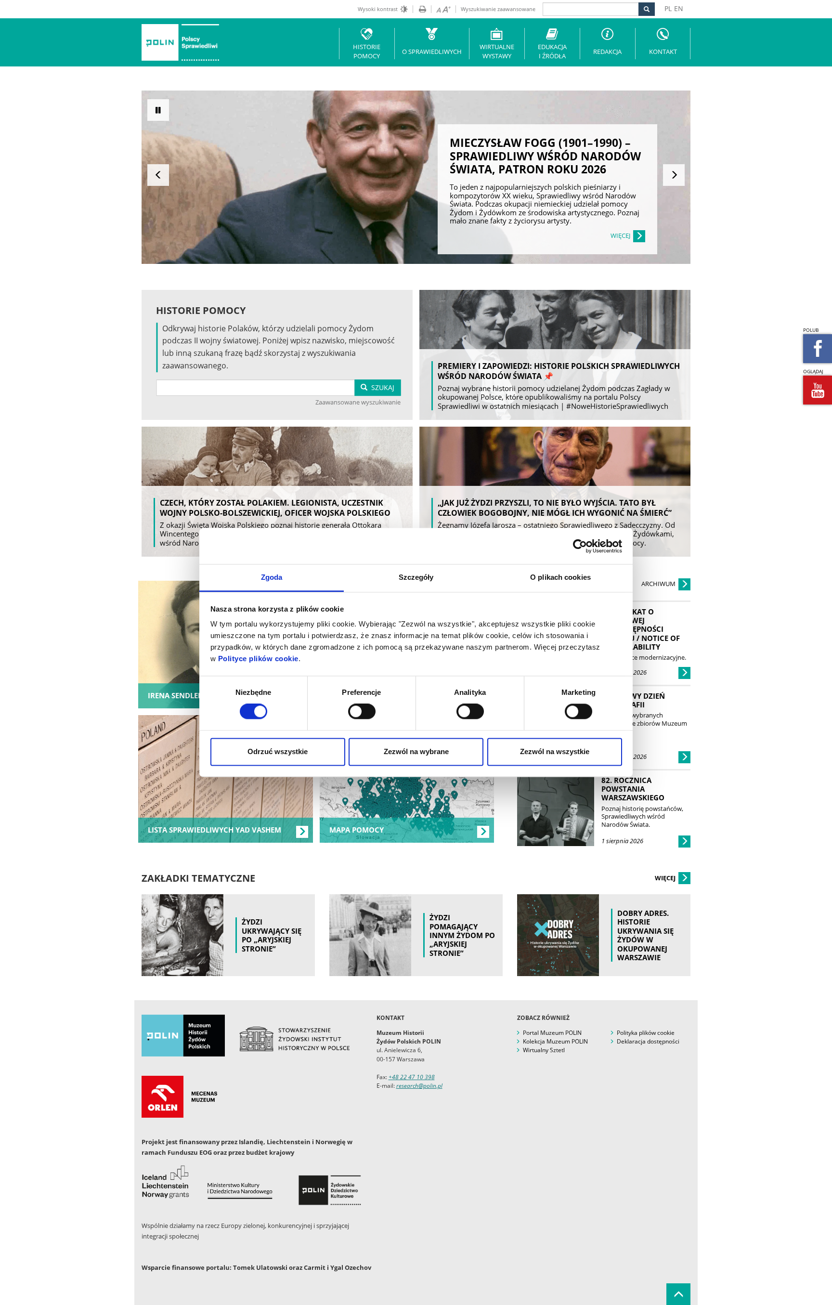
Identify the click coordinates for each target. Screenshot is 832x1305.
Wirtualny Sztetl (544, 1050)
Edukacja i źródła (552, 51)
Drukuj (419, 9)
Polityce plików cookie (258, 658)
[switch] (362, 711)
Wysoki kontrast (378, 9)
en (678, 8)
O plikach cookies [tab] (560, 577)
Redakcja (607, 51)
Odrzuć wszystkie (277, 751)
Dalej (674, 175)
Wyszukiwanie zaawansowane (498, 9)
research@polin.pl (419, 1086)
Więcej (666, 878)
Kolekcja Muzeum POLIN (555, 1041)
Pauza (158, 110)
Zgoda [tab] (272, 577)
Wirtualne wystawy (497, 51)
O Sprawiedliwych (432, 51)
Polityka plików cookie (646, 1033)
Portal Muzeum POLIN (552, 1033)
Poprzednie (158, 175)
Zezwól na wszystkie (554, 751)
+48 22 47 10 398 (412, 1077)
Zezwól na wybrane (416, 751)
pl (668, 8)
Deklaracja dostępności (648, 1041)
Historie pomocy (366, 51)
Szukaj (380, 387)
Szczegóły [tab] (416, 577)
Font (441, 9)
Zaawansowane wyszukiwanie (358, 402)
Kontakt (663, 51)
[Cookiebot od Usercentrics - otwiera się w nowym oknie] (580, 546)
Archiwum (659, 583)
